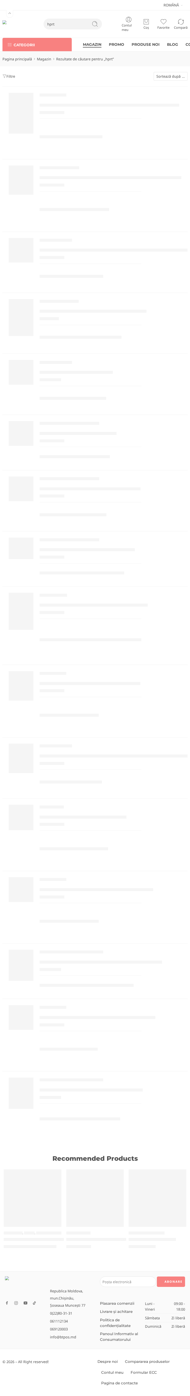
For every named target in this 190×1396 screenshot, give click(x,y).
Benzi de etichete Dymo (59, 302)
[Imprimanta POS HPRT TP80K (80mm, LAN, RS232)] (21, 889)
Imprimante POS (53, 96)
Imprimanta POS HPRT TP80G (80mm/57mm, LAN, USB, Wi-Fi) (109, 105)
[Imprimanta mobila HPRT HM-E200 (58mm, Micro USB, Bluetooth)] (21, 758)
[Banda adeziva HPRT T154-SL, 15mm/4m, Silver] (21, 317)
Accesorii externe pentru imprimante (71, 953)
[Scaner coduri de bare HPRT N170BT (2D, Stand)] (21, 611)
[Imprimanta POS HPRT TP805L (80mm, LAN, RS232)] (21, 1017)
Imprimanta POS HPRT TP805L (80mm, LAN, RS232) (97, 1017)
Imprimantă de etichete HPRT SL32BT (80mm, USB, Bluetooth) (110, 178)
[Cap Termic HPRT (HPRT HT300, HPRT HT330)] (21, 489)
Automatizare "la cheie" (147, 1233)
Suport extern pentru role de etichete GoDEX (91, 1090)
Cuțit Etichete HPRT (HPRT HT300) (78, 433)
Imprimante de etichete (59, 169)
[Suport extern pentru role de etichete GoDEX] (21, 1093)
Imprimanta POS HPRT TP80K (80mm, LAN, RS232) (96, 890)
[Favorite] (54, 1176)
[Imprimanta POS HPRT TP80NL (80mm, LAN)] (21, 685)
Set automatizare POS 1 (152, 1239)
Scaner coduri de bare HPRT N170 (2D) (83, 817)
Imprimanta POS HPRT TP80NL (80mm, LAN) (90, 683)
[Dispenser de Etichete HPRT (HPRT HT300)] (21, 548)
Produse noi (13, 1233)
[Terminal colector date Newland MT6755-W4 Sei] (32, 1198)
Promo (29, 1233)
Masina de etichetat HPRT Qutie (76, 372)
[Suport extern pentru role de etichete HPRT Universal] (21, 965)
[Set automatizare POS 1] (157, 1198)
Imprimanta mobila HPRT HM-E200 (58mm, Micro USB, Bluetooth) (115, 756)
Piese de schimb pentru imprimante (69, 424)
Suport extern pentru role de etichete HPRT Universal (101, 962)
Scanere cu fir (52, 808)
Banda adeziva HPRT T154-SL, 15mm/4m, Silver (93, 311)
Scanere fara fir (53, 596)
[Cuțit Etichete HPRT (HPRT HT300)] (21, 433)
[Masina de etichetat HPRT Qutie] (21, 372)
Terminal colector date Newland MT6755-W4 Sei (52, 1239)
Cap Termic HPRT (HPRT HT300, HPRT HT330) (90, 489)
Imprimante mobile (56, 241)
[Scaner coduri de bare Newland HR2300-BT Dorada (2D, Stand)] (95, 1198)
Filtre (10, 76)
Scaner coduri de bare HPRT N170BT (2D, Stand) (94, 605)
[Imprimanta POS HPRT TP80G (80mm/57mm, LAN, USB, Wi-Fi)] (21, 113)
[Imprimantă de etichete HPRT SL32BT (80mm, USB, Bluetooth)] (21, 180)
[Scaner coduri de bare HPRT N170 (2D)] (21, 817)
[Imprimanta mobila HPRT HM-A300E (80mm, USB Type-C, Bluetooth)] (21, 250)
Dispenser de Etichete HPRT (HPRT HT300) (87, 550)
